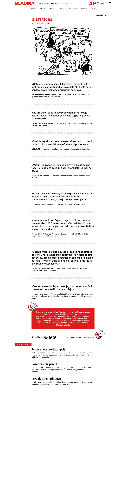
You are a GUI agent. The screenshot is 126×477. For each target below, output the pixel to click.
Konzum (84, 9)
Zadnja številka (44, 3)
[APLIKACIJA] (90, 3)
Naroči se (104, 3)
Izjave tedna (73, 9)
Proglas (93, 9)
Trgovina (64, 3)
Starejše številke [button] (101, 15)
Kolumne (33, 9)
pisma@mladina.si (89, 337)
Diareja (62, 9)
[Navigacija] (110, 3)
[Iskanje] (98, 3)
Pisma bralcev (70, 337)
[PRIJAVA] (94, 3)
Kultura (52, 9)
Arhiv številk (55, 3)
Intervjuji (43, 9)
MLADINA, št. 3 (37, 24)
